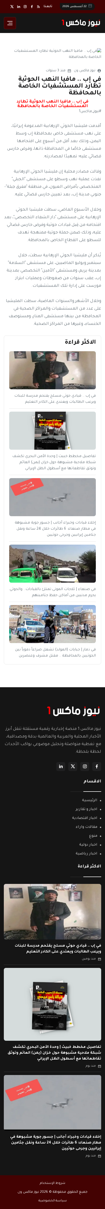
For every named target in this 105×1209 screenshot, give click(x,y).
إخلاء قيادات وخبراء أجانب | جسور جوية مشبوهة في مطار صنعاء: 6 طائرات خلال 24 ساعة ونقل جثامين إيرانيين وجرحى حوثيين (55, 529)
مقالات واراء (86, 827)
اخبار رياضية (86, 854)
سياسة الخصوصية (52, 1201)
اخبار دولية (88, 845)
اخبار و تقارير (86, 810)
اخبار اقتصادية (84, 818)
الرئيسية (89, 801)
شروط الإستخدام (52, 1183)
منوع (93, 836)
